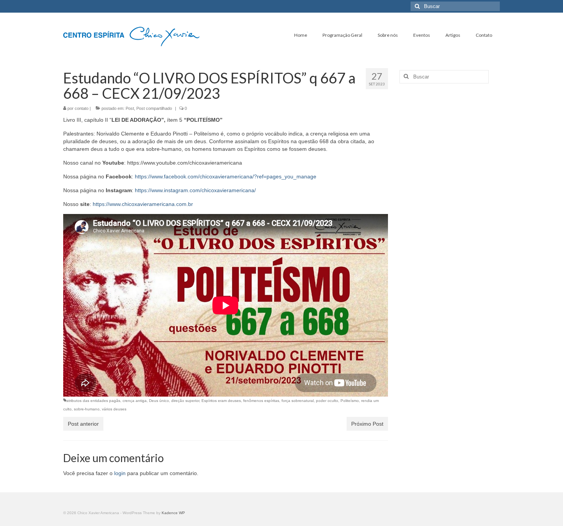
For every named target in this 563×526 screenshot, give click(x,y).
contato (81, 108)
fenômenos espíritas (261, 401)
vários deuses (114, 409)
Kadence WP (173, 513)
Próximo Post (367, 424)
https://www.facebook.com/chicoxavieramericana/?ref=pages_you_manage (225, 176)
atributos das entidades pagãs (93, 401)
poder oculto (327, 401)
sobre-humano (87, 409)
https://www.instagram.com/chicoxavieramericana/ (195, 190)
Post (130, 108)
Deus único (159, 401)
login (120, 473)
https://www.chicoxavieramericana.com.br (143, 204)
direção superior (185, 401)
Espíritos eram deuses (221, 401)
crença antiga (135, 401)
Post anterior (83, 424)
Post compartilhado (154, 108)
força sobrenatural (298, 401)
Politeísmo (349, 401)
